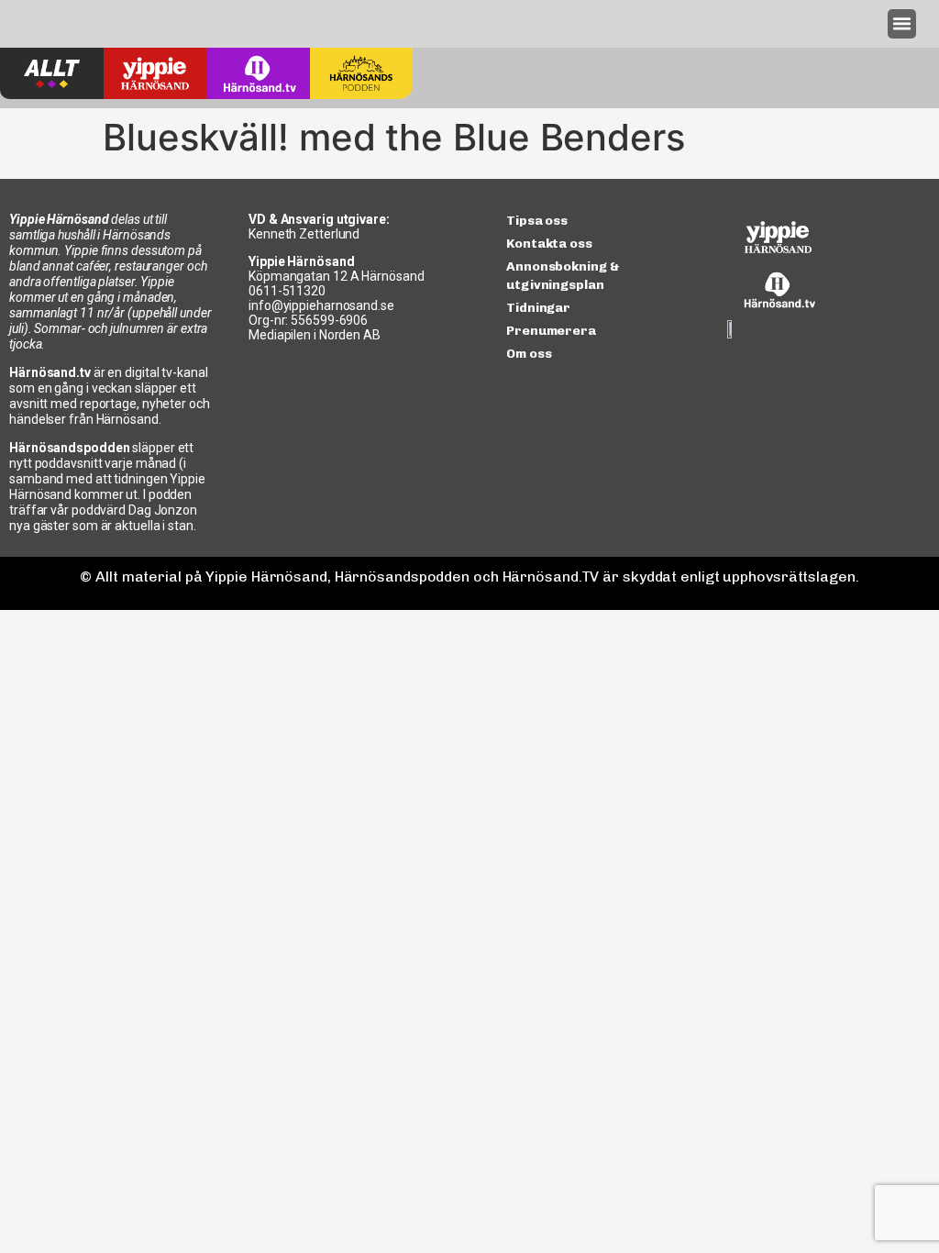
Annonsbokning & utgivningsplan (563, 276)
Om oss (528, 353)
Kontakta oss (549, 243)
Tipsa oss (537, 220)
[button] (902, 24)
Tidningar (538, 308)
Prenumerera (551, 330)
